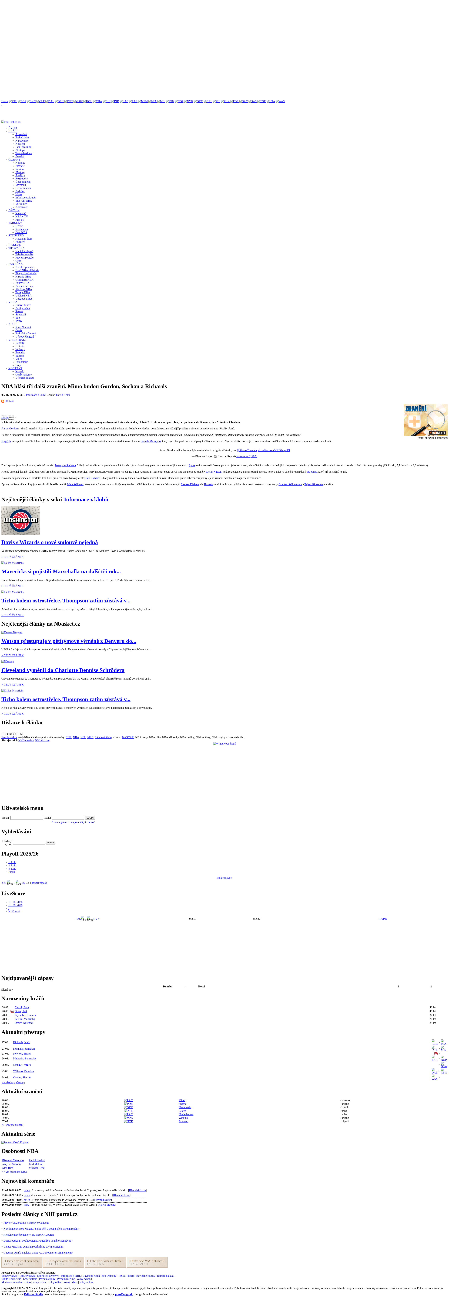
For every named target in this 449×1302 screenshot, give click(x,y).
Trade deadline (23, 153)
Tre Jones (311, 471)
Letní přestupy (23, 146)
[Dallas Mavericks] (49, 101)
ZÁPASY (13, 210)
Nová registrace (60, 822)
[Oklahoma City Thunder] (198, 101)
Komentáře (21, 206)
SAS (23, 883)
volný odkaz (84, 1278)
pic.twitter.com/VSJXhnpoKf (273, 450)
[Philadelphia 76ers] (216, 101)
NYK (4, 883)
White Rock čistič (11, 1278)
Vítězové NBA (23, 298)
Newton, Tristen (22, 1053)
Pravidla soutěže (24, 257)
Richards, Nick (21, 1042)
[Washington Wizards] (280, 101)
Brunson (183, 1121)
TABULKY (15, 222)
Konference (21, 229)
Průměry (20, 241)
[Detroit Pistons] (68, 101)
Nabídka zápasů (24, 251)
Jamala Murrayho (151, 441)
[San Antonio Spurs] (253, 101)
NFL (83, 737)
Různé (19, 311)
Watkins (183, 1117)
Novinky (20, 162)
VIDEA (12, 301)
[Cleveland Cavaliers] (40, 101)
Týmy (18, 320)
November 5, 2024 (246, 456)
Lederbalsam (30, 1278)
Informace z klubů (25, 197)
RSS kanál (9, 401)
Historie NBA (23, 276)
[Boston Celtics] (22, 101)
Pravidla (20, 352)
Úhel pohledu (23, 181)
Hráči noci (14, 911)
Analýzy (20, 175)
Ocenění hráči (23, 188)
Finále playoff (224, 877)
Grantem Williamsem (290, 484)
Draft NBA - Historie (27, 270)
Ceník (18, 330)
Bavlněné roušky (145, 1275)
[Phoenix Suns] (225, 101)
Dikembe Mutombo (13, 1160)
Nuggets (6, 441)
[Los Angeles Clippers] (124, 101)
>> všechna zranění (12, 1124)
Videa (18, 194)
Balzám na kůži (165, 1275)
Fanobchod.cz (9, 737)
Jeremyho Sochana (65, 465)
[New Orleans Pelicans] (179, 101)
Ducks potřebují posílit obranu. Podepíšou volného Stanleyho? (38, 1240)
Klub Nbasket (23, 327)
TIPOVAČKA (16, 248)
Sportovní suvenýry (48, 1275)
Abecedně (21, 134)
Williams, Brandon (23, 1071)
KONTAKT (15, 368)
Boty (18, 365)
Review (19, 169)
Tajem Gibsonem (313, 484)
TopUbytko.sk (9, 1275)
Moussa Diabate (190, 484)
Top (17, 317)
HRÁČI (12, 131)
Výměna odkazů (24, 377)
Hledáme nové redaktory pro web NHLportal (29, 1234)
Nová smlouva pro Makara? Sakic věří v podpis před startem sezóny (41, 1228)
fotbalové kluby (103, 737)
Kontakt (19, 371)
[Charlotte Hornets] (97, 101)
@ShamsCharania (247, 450)
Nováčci (20, 143)
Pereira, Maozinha (25, 1018)
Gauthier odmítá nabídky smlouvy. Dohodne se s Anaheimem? (38, 1252)
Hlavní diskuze (137, 1190)
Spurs (192, 465)
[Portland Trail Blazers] (234, 101)
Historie (19, 346)
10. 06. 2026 (15, 901)
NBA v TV (21, 216)
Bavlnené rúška (91, 1275)
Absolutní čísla (23, 238)
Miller (182, 1100)
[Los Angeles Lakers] (133, 101)
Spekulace (21, 203)
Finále (11, 871)
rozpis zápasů (39, 882)
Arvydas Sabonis (11, 1164)
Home (4, 101)
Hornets (208, 484)
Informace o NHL (71, 1275)
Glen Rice (7, 1167)
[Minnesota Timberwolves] (170, 101)
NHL (69, 737)
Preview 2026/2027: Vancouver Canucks (26, 1222)
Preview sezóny (24, 286)
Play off (19, 219)
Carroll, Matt (22, 1007)
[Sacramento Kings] (243, 101)
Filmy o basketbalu (25, 273)
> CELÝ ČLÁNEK (12, 556)
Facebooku (5, 418)
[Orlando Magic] (208, 101)
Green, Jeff (21, 1011)
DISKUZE (14, 244)
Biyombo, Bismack (25, 1015)
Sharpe (182, 1103)
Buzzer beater (23, 305)
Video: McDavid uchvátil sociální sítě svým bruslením (33, 1246)
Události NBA (23, 295)
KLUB (12, 323)
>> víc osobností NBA (14, 1171)
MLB (90, 737)
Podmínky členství (25, 333)
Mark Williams (75, 484)
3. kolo (12, 868)
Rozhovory (21, 178)
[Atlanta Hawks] (13, 101)
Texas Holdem (126, 1275)
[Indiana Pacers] (115, 101)
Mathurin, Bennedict (24, 1058)
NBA (76, 737)
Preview (20, 165)
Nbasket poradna (24, 267)
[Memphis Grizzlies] (143, 101)
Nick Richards (92, 478)
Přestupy (20, 150)
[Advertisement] (106, 26)
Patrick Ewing (37, 1160)
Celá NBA (21, 232)
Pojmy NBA (22, 282)
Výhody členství (24, 336)
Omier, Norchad (24, 1022)
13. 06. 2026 (15, 905)
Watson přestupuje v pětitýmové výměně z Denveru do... (68, 641)
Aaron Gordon (9, 428)
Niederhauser (186, 1114)
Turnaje (19, 355)
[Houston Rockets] (87, 101)
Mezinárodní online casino (16, 1282)
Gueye (182, 1110)
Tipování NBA (23, 200)
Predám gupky (47, 1278)
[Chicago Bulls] (106, 101)
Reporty (19, 342)
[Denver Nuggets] (59, 101)
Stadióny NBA (23, 289)
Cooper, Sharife (22, 1077)
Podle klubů (22, 137)
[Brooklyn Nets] (31, 101)
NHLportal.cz (26, 740)
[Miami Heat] (152, 101)
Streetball (20, 184)
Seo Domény (109, 1275)
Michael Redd (37, 1167)
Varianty (20, 349)
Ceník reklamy (23, 374)
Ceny (18, 260)
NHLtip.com (42, 740)
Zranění (19, 156)
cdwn (27, 1190)
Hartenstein (185, 1107)
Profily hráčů (22, 308)
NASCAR (128, 737)
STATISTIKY (16, 235)
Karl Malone (36, 1164)
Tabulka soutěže (24, 254)
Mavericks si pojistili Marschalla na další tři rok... (61, 571)
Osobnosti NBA (24, 279)
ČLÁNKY (14, 159)
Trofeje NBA (22, 292)
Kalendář (20, 213)
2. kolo (12, 865)
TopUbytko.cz (27, 1275)
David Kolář (63, 394)
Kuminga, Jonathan (24, 1048)
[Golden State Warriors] (78, 101)
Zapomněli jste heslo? (83, 822)
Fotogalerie (21, 361)
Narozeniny (21, 140)
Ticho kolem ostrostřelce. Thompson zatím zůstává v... (65, 600)
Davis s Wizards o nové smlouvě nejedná (49, 542)
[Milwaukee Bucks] (161, 101)
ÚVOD (12, 127)
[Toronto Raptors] (261, 101)
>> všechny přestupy (13, 1082)
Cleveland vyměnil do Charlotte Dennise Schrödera (63, 670)
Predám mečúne (66, 1278)
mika (26, 1204)
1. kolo (12, 862)
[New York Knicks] (188, 101)
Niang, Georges (22, 1064)
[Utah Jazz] (271, 101)
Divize (19, 225)
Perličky (20, 191)
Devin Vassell (214, 471)
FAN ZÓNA (15, 263)
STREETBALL (17, 339)
